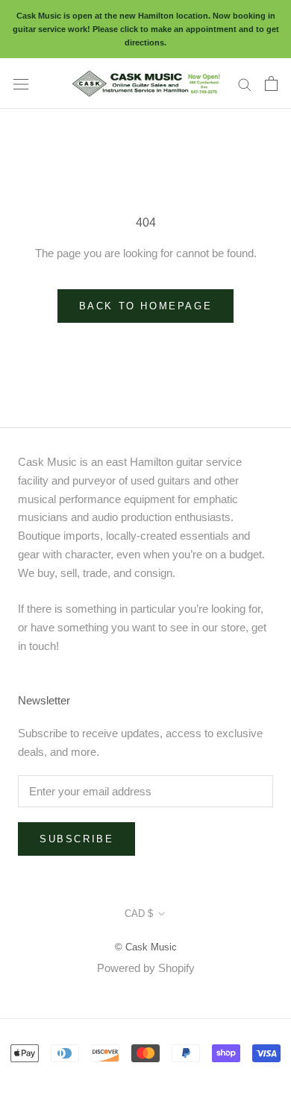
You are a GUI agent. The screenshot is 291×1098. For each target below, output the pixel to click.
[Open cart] (271, 83)
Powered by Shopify (146, 968)
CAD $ (139, 913)
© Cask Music (146, 947)
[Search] (244, 83)
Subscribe (76, 839)
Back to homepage (146, 306)
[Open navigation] (20, 83)
